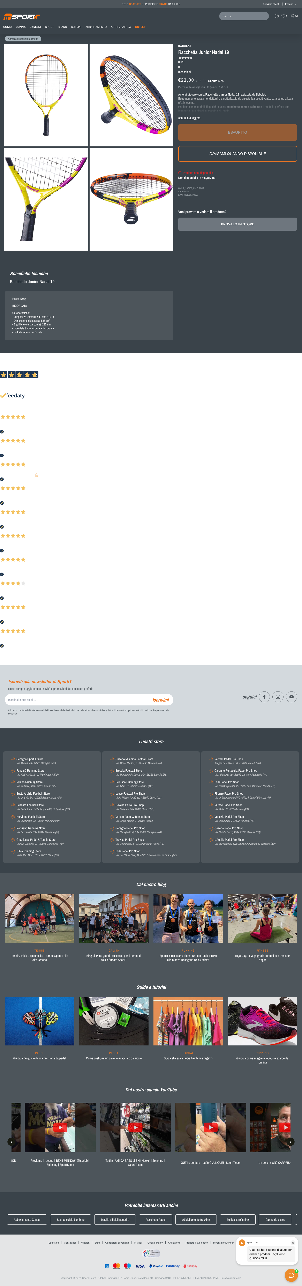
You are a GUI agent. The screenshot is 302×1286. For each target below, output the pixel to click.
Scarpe (76, 27)
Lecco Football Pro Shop (138, 796)
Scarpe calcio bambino (70, 1219)
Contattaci (70, 1242)
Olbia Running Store (37, 853)
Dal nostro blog (151, 884)
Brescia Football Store (141, 773)
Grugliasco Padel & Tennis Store (39, 842)
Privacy (138, 1242)
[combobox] (244, 16)
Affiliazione (174, 1242)
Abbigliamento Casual (27, 1219)
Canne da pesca (275, 1219)
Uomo (7, 27)
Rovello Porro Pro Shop (134, 807)
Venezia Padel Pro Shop (234, 819)
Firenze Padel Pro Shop (242, 796)
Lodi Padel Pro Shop (146, 853)
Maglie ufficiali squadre (115, 1219)
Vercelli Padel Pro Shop (237, 761)
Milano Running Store (36, 784)
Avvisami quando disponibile (237, 154)
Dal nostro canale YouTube (151, 1089)
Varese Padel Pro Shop (231, 807)
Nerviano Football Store (37, 819)
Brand (62, 27)
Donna (21, 27)
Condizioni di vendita (117, 1242)
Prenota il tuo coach (197, 1242)
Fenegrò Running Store (37, 773)
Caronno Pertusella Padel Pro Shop (240, 773)
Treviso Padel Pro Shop (139, 842)
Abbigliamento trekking (196, 1219)
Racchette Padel (155, 1219)
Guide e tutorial (151, 987)
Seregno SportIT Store (36, 761)
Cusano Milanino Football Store (138, 761)
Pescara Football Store (43, 807)
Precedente (7, 411)
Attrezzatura (121, 27)
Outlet (140, 27)
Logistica (54, 1242)
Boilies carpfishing (238, 1219)
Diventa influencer (223, 1242)
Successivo (21, 411)
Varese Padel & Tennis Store (134, 819)
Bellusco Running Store (134, 784)
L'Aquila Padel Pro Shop (244, 842)
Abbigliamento (96, 27)
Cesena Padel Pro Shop (237, 830)
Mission (85, 1242)
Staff (97, 1242)
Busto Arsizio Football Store (38, 796)
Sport (49, 27)
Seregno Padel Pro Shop (138, 830)
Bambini (35, 27)
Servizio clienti (271, 4)
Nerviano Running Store (37, 830)
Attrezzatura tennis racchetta (23, 39)
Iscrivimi (160, 699)
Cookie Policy (155, 1242)
